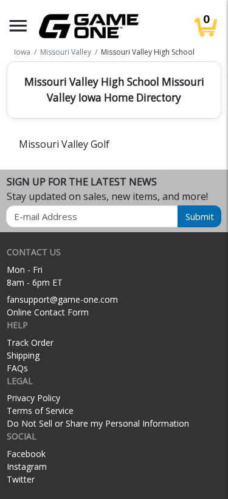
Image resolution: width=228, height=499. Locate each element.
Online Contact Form (48, 312)
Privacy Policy (33, 398)
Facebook (26, 453)
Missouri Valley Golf (64, 144)
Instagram (27, 466)
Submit (199, 216)
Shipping (23, 355)
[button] (18, 25)
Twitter (21, 479)
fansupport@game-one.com (62, 299)
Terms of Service (40, 410)
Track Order (30, 342)
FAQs (17, 368)
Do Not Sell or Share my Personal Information (98, 423)
